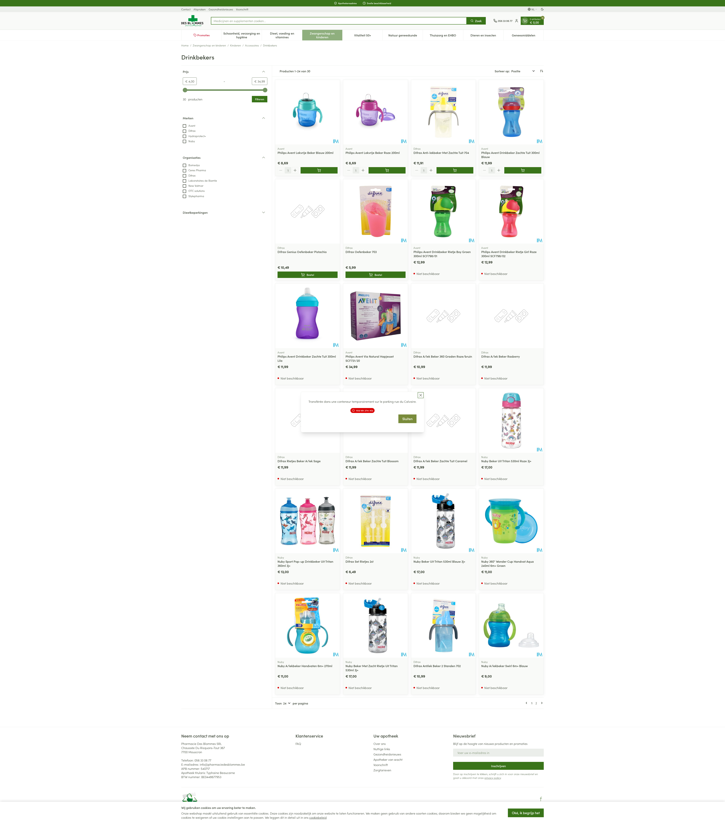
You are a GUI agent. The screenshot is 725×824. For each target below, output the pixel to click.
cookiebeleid (318, 817)
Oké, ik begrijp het (526, 812)
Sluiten (407, 418)
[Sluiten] (420, 395)
